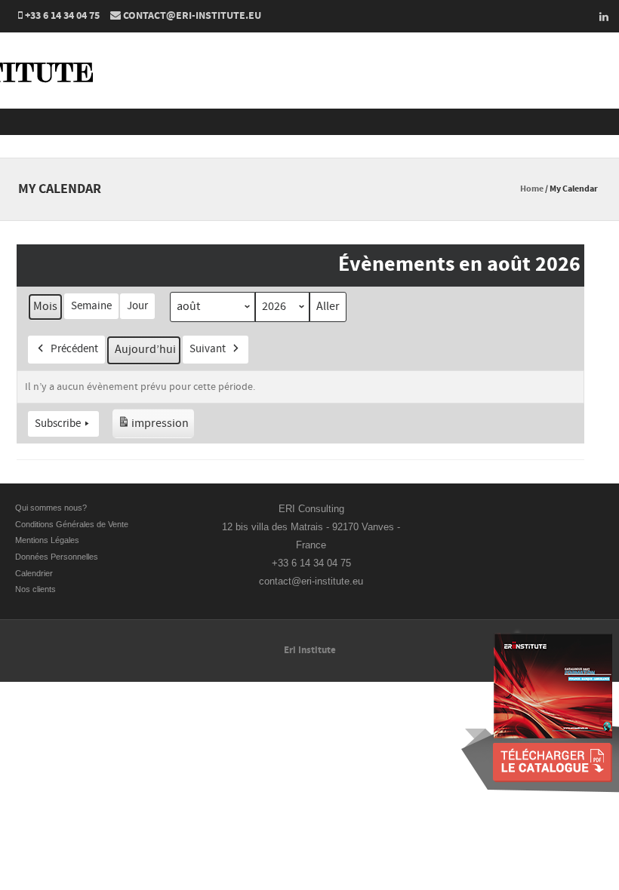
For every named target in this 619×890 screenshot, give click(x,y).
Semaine (91, 306)
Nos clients (35, 589)
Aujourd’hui (145, 349)
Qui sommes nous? (51, 507)
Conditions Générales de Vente (73, 524)
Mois (45, 306)
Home (532, 189)
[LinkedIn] (599, 17)
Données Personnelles (56, 556)
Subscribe (58, 423)
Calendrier (34, 573)
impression (153, 427)
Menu (309, 122)
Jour (137, 306)
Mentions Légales (47, 540)
